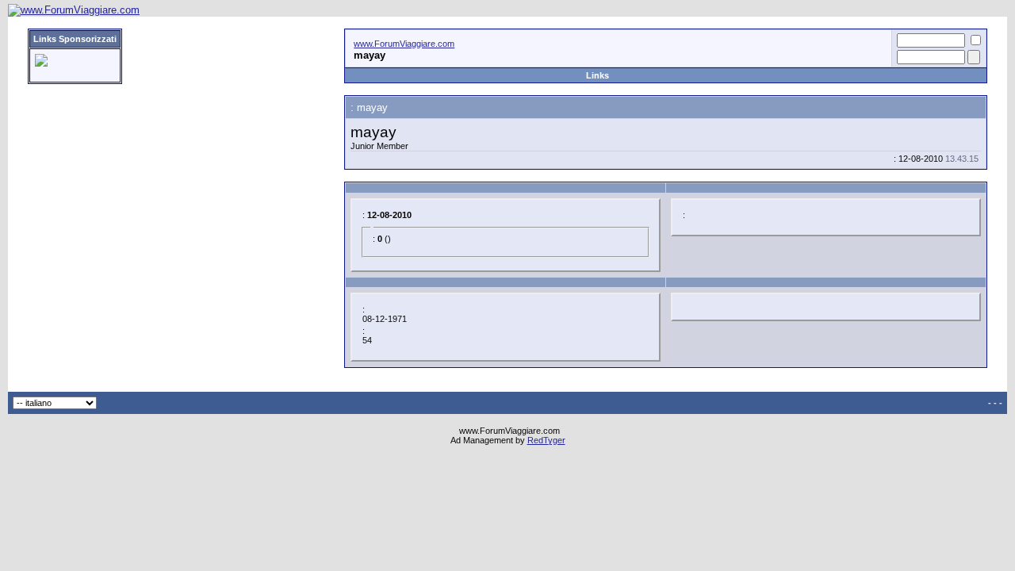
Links (597, 75)
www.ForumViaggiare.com (404, 43)
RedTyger (546, 440)
